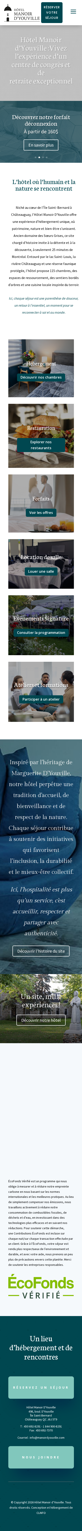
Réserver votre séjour (52, 12)
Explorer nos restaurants (41, 445)
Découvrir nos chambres (41, 377)
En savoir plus (41, 145)
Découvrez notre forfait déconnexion (41, 119)
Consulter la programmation (41, 632)
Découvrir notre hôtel (41, 1020)
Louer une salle (41, 571)
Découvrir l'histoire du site (41, 951)
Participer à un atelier (41, 699)
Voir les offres (41, 512)
